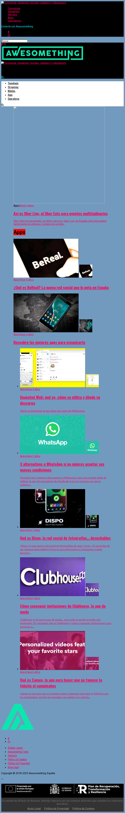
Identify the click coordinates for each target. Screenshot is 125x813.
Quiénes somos (15, 748)
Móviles (12, 14)
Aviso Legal (13, 767)
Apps (11, 17)
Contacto (12, 755)
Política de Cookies (17, 759)
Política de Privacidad (19, 763)
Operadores (14, 20)
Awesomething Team (18, 752)
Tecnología (14, 8)
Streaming (13, 11)
